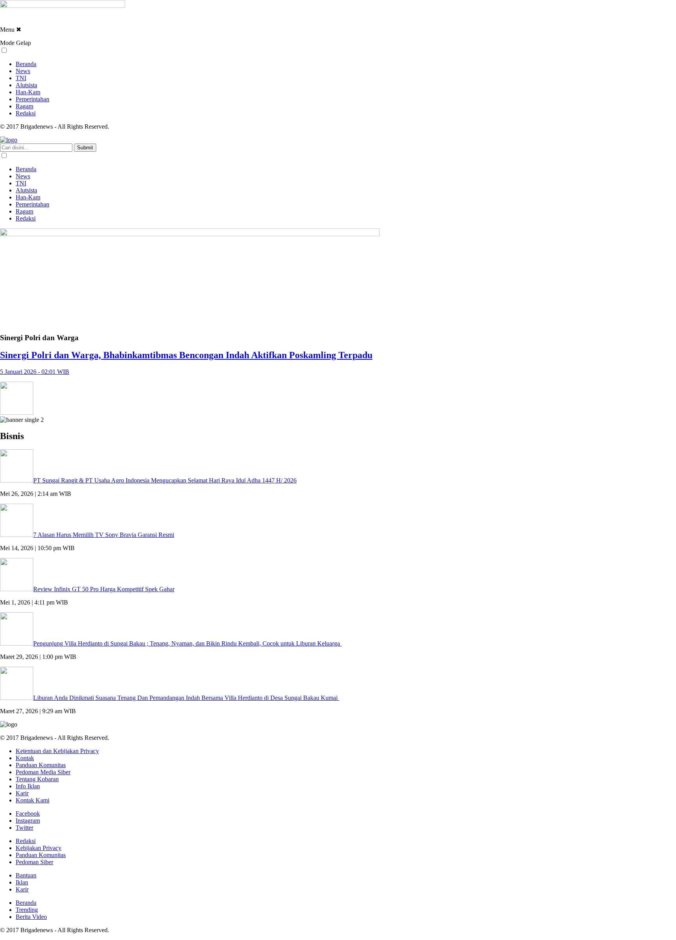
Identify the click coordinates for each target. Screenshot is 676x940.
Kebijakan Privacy (38, 848)
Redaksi (26, 113)
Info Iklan (28, 786)
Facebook (28, 813)
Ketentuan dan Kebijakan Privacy (57, 751)
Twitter (24, 827)
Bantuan (26, 875)
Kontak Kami (32, 800)
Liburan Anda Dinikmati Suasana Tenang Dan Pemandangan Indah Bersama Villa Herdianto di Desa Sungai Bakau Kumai (186, 697)
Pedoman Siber (34, 862)
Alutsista (26, 85)
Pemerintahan (32, 99)
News (23, 71)
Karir (22, 793)
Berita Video (31, 916)
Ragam (24, 106)
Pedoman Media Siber (43, 772)
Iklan (22, 882)
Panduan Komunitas (41, 765)
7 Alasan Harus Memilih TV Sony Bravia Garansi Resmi (103, 534)
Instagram (28, 820)
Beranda (26, 64)
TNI (21, 78)
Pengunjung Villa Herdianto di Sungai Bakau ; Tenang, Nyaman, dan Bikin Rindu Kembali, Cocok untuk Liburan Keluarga (187, 643)
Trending (27, 909)
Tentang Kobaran (37, 779)
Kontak (25, 758)
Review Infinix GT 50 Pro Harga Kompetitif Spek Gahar (103, 589)
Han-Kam (28, 92)
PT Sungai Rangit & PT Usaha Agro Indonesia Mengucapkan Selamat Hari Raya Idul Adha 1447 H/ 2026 (165, 480)
